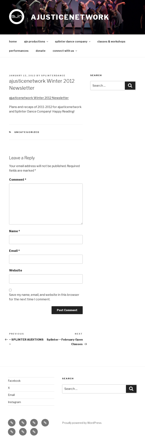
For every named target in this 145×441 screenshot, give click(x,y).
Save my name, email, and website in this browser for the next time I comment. (44, 297)
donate (41, 50)
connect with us (63, 50)
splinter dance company (71, 41)
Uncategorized (27, 132)
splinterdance (53, 75)
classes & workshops (111, 41)
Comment (17, 179)
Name (14, 231)
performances (19, 50)
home (13, 41)
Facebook (14, 380)
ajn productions (34, 41)
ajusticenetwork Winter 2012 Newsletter (39, 98)
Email (14, 251)
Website (15, 270)
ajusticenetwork (70, 17)
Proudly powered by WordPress (82, 422)
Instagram (14, 402)
